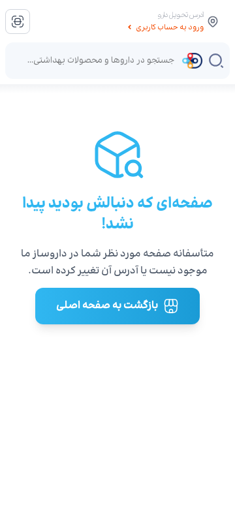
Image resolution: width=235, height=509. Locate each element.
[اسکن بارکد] (17, 21)
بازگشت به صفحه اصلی (107, 306)
